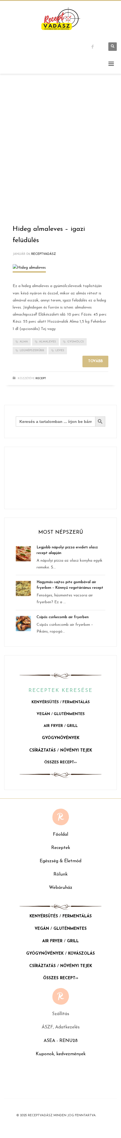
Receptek (60, 848)
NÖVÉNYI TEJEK (76, 750)
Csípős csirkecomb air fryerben (63, 617)
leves (59, 350)
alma (24, 341)
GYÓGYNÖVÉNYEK (60, 738)
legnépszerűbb (32, 350)
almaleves (47, 341)
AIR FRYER (53, 726)
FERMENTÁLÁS (76, 702)
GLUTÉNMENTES (69, 714)
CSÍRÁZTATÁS (42, 750)
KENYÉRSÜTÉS (45, 702)
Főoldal (60, 834)
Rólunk (60, 874)
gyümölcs (75, 341)
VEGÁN (43, 714)
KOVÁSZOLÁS (81, 954)
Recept (40, 378)
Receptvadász (43, 254)
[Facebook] (97, 46)
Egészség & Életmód (60, 861)
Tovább (95, 361)
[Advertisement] (60, 151)
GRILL (72, 726)
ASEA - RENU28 (61, 1041)
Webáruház (60, 887)
